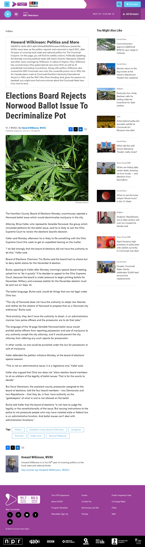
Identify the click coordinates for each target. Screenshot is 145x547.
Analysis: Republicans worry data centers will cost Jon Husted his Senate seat (128, 221)
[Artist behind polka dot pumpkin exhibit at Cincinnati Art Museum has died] (106, 122)
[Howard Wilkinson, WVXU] (12, 463)
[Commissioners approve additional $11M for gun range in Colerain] (106, 44)
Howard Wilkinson (58, 436)
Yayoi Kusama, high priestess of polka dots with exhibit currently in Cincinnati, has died (128, 246)
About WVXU (57, 501)
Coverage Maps (118, 501)
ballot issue (36, 436)
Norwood (19, 436)
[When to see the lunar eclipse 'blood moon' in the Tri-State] (106, 196)
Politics (9, 31)
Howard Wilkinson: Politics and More (45, 42)
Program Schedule (59, 508)
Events (84, 495)
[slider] (20, 14)
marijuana (76, 430)
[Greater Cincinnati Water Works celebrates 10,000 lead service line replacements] (106, 267)
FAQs (114, 508)
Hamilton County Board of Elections (47, 430)
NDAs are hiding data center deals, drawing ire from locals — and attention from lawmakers (127, 173)
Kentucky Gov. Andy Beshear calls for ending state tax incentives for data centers (127, 99)
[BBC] (50, 541)
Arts (118, 117)
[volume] (16, 14)
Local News (121, 39)
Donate (133, 4)
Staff (114, 514)
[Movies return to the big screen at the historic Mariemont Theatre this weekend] (106, 69)
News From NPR (124, 163)
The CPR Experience (60, 495)
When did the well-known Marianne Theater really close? (127, 148)
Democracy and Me (90, 508)
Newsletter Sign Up (59, 514)
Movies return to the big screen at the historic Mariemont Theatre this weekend (127, 73)
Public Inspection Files (121, 495)
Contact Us (86, 501)
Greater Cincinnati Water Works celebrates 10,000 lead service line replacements (127, 272)
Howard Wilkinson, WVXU (34, 127)
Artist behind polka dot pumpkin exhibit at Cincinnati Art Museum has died (128, 125)
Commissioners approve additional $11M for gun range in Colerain (127, 48)
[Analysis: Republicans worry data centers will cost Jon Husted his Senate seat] (106, 217)
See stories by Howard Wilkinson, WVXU (45, 470)
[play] (8, 14)
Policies (85, 514)
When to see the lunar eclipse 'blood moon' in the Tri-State (127, 198)
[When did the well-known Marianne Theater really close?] (106, 146)
